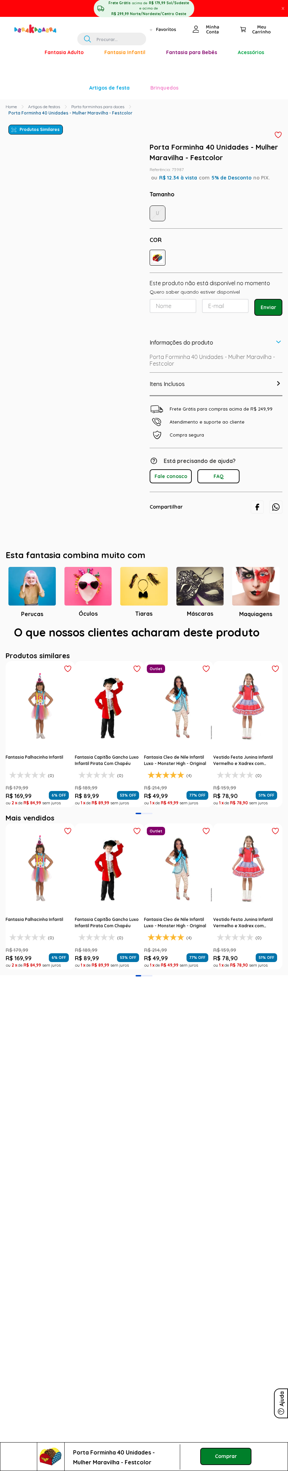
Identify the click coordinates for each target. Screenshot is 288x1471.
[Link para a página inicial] (11, 7)
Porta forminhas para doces (97, 7)
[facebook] (257, 407)
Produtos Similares (40, 30)
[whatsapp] (275, 407)
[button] (157, 158)
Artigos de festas (44, 7)
